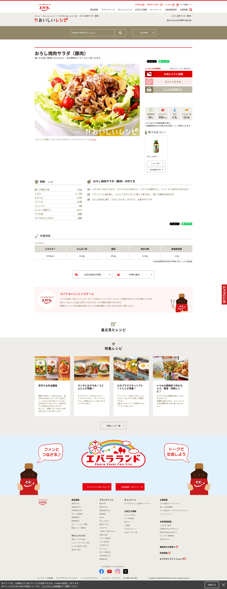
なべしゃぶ (103, 549)
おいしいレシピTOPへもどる (179, 20)
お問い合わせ (164, 539)
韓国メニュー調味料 (78, 528)
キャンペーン (156, 9)
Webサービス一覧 (130, 532)
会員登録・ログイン (130, 487)
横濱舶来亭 (103, 559)
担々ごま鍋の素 (104, 552)
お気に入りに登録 (173, 74)
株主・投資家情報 (166, 507)
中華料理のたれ (76, 510)
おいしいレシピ (125, 9)
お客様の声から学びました (169, 529)
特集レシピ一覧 (113, 425)
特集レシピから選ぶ (78, 539)
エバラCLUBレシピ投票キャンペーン (137, 503)
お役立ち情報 (141, 9)
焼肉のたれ (75, 503)
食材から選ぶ (76, 549)
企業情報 (184, 9)
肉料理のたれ (76, 507)
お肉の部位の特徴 (92, 274)
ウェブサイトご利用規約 (45, 578)
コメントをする (172, 82)
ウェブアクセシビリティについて (67, 578)
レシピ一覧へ (155, 163)
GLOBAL (168, 4)
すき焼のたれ (104, 545)
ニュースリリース (166, 514)
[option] (52, 386)
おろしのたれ (104, 521)
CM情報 (127, 525)
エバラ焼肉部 (129, 518)
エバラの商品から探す (79, 546)
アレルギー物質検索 (167, 536)
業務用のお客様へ (153, 4)
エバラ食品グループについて (170, 503)
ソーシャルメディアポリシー (89, 578)
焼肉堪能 (102, 514)
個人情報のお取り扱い (130, 578)
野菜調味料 (75, 521)
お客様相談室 (171, 9)
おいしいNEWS (129, 515)
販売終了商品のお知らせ (168, 532)
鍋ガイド (127, 522)
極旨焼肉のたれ (104, 510)
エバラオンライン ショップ (172, 558)
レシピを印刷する (172, 89)
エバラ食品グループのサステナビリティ (174, 510)
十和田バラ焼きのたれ (107, 531)
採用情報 (138, 4)
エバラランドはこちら (97, 487)
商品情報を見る (155, 170)
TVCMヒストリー (130, 529)
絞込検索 (144, 33)
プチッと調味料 (76, 514)
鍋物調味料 (75, 517)
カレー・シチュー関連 (79, 524)
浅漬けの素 (103, 535)
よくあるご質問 (165, 525)
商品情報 (94, 9)
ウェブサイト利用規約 (51, 586)
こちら (93, 139)
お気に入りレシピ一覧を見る (180, 68)
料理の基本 (134, 274)
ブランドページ (108, 9)
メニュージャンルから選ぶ (80, 543)
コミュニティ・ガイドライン (111, 578)
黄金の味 (102, 503)
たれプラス (103, 528)
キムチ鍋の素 (104, 542)
